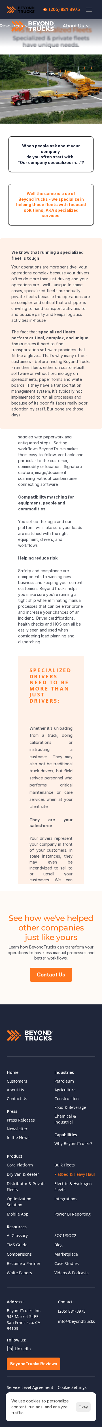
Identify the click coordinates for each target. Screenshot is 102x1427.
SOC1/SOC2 (65, 1235)
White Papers (19, 1272)
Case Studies (66, 1263)
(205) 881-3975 (72, 1311)
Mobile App (18, 1214)
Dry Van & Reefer (23, 1174)
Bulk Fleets (64, 1165)
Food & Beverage (70, 1107)
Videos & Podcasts (71, 1272)
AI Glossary (17, 1235)
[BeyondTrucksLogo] (33, 26)
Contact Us (17, 1098)
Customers (17, 1081)
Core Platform (20, 1165)
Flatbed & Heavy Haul (74, 1174)
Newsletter (17, 1128)
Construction (66, 1098)
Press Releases (21, 1120)
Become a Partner (24, 1263)
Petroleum (64, 1081)
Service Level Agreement (30, 1387)
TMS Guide (17, 1244)
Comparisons (19, 1254)
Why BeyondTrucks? (73, 1143)
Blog (58, 1244)
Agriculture (65, 1089)
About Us (15, 1089)
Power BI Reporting (72, 1214)
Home (12, 1072)
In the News (18, 1137)
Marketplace (66, 1254)
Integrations (65, 1198)
